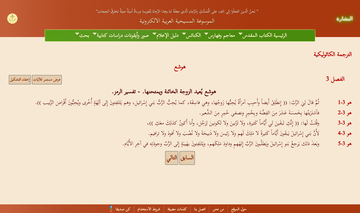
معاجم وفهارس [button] (221, 35)
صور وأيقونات (136, 35)
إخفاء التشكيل (20, 79)
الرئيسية (280, 35)
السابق (187, 158)
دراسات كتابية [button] (110, 35)
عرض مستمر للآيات (47, 79)
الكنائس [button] (193, 35)
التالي (171, 158)
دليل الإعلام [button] (167, 35)
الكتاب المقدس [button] (257, 35)
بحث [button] (84, 35)
